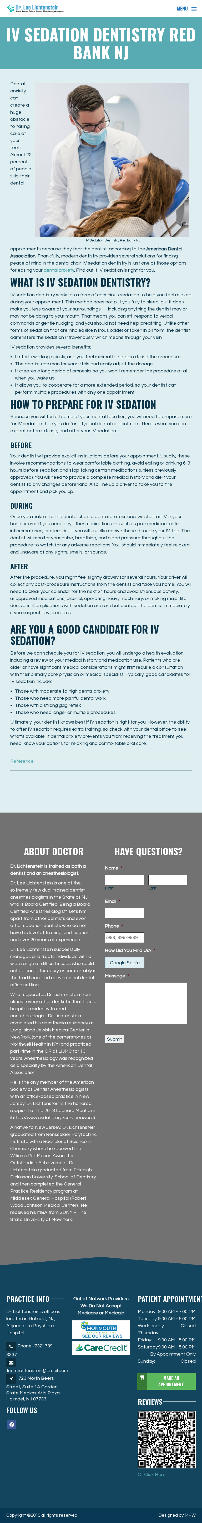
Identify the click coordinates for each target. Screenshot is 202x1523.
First (109, 888)
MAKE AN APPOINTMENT (171, 1381)
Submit (114, 1039)
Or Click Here (152, 1474)
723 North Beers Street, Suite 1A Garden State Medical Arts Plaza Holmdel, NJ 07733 (33, 1388)
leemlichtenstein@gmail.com (37, 1370)
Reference (22, 761)
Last (153, 888)
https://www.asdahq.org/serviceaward (52, 1117)
